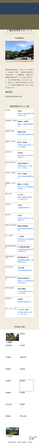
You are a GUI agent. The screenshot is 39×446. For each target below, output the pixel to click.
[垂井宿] (12, 416)
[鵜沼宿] (27, 381)
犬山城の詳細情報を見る (24, 207)
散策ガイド (5, 20)
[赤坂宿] (27, 404)
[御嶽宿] (12, 369)
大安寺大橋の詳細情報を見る (25, 270)
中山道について (6, 16)
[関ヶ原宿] (27, 416)
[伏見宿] (27, 369)
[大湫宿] (12, 357)
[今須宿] (12, 432)
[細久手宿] (27, 357)
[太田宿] (12, 381)
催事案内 (4, 24)
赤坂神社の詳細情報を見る (24, 301)
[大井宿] (27, 345)
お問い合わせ (5, 27)
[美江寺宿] (12, 404)
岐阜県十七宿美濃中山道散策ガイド (19, 8)
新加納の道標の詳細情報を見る (26, 134)
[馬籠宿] (12, 338)
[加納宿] (12, 392)
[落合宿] (27, 333)
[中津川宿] (12, 345)
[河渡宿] (27, 392)
